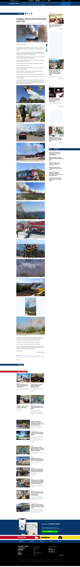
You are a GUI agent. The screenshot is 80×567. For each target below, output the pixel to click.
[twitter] (10, 0)
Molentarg (21, 77)
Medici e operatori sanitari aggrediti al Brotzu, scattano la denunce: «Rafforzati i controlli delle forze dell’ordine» (37, 449)
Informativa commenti (36, 553)
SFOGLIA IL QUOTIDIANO (66, 3)
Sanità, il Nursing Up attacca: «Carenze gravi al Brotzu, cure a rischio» (55, 168)
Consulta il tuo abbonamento (21, 541)
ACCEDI (69, 0)
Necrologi (52, 2)
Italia (33, 2)
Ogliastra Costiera (20, 356)
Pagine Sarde (59, 541)
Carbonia (41, 67)
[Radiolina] (37, 0)
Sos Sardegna (34, 4)
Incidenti (38, 4)
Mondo (36, 2)
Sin (22, 71)
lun (32, 74)
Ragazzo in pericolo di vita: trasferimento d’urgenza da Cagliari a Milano (55, 153)
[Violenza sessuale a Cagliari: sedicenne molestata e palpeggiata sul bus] (37, 377)
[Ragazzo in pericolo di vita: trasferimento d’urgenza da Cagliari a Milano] (23, 377)
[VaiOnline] (43, 0)
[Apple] (55, 549)
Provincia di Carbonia (30, 356)
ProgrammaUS (23, 2)
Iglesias (36, 356)
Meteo (55, 2)
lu (20, 68)
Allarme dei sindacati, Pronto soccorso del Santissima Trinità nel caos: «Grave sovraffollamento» (37, 493)
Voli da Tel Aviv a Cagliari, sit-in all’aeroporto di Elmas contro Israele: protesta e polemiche (37, 470)
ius (23, 77)
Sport (45, 2)
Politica (39, 2)
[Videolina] (31, 0)
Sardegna (30, 2)
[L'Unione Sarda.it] (14, 3)
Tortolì (38, 52)
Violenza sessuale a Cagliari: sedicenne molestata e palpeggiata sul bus (56, 158)
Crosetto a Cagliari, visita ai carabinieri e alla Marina (55, 163)
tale (37, 74)
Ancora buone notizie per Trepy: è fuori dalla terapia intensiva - (56, 25)
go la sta (34, 74)
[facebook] (11, 0)
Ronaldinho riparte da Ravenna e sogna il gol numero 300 (54, 100)
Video (27, 2)
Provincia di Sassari (24, 355)
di (36, 52)
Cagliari (20, 13)
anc (25, 76)
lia (26, 68)
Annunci (48, 2)
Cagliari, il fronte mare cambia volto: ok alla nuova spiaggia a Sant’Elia (55, 179)
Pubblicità (34, 549)
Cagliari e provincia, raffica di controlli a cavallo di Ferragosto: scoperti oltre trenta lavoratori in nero (37, 506)
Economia (42, 2)
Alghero (32, 355)
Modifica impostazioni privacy (37, 552)
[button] (25, 13)
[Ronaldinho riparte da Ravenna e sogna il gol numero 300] (56, 92)
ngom (22, 68)
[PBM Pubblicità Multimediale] (49, 0)
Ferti (25, 68)
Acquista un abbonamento (32, 541)
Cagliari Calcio (43, 4)
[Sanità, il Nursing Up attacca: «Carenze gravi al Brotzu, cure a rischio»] (37, 399)
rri (27, 76)
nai (23, 71)
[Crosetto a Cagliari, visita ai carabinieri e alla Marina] (23, 399)
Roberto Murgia (51, 165)
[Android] (55, 551)
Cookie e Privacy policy (36, 546)
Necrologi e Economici (36, 548)
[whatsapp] (61, 555)
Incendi (30, 4)
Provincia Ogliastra (38, 355)
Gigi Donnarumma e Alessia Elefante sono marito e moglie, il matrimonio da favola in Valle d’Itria (55, 139)
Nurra (29, 355)
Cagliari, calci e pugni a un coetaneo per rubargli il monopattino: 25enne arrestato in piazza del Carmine (56, 174)
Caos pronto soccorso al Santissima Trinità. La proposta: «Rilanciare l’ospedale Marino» (37, 459)
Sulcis (39, 356)
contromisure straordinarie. (35, 344)
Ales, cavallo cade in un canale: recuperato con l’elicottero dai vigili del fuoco (55, 72)
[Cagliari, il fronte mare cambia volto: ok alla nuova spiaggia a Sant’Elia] (23, 435)
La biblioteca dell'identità (42, 541)
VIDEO (50, 27)
